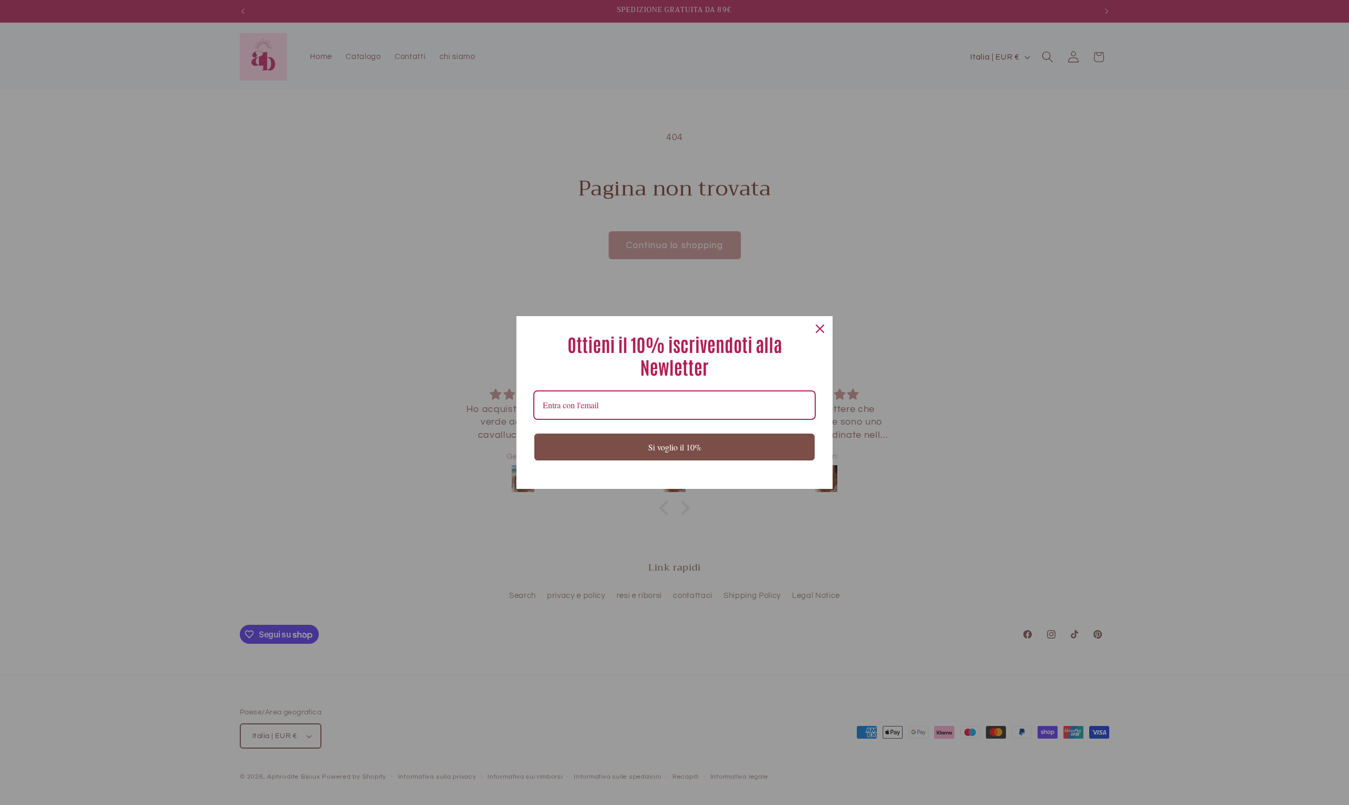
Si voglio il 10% (674, 447)
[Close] (820, 328)
